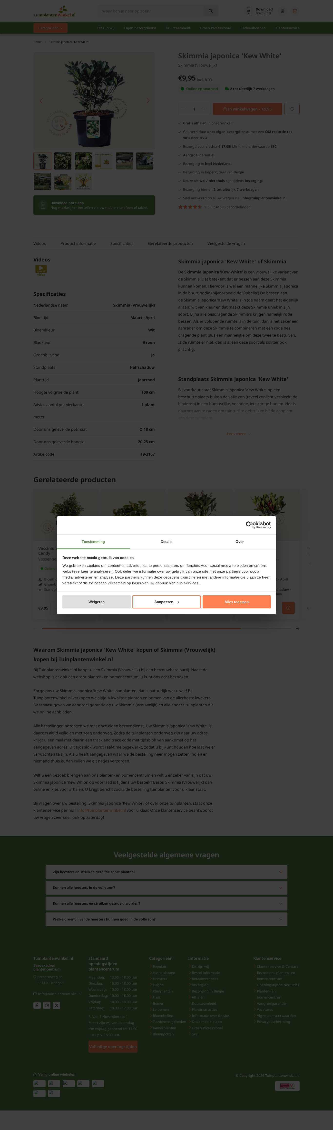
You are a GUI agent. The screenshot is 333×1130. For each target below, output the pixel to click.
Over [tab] (239, 541)
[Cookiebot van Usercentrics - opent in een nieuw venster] (249, 525)
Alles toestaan (237, 602)
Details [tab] (167, 541)
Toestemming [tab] (93, 541)
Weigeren (96, 602)
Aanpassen (163, 602)
